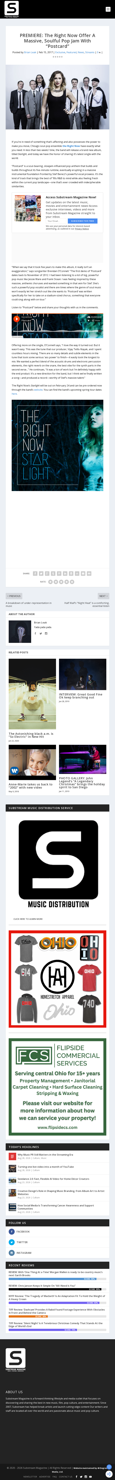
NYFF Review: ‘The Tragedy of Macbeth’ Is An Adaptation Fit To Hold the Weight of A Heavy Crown (57, 1297)
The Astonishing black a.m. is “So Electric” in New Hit (31, 735)
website (38, 389)
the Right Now (71, 146)
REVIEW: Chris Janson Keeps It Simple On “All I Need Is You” (42, 1285)
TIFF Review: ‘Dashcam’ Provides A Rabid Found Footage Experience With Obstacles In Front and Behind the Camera (57, 1311)
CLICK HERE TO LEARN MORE (28, 919)
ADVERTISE (44, 1476)
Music (44, 1158)
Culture (36, 1158)
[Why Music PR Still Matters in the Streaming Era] (12, 1156)
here (14, 393)
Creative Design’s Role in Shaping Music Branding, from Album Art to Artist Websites (61, 1192)
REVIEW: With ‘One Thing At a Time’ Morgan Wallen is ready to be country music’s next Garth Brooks (56, 1273)
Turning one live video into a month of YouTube (46, 1166)
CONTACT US (65, 1476)
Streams (89, 52)
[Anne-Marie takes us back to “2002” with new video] (32, 762)
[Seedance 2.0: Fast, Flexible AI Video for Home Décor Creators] (12, 1180)
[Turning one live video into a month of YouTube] (12, 1168)
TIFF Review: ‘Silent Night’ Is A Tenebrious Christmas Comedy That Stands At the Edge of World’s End (56, 1325)
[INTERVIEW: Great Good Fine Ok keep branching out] (82, 674)
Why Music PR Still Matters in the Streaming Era (45, 1154)
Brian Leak (30, 52)
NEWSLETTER (30, 1476)
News (81, 52)
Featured (71, 52)
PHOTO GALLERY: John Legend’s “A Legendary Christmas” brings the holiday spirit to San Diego (82, 782)
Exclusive (60, 52)
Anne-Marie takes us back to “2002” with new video (31, 785)
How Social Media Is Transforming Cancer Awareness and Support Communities (56, 1207)
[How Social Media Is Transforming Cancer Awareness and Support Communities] (12, 1207)
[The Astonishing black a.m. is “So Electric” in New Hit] (32, 694)
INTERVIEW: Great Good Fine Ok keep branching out (80, 695)
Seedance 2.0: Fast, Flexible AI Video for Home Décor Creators (53, 1179)
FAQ (55, 1476)
